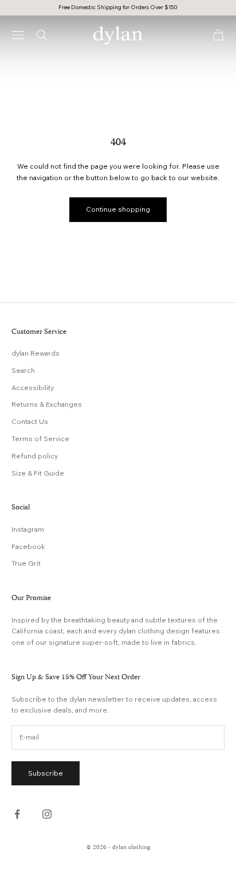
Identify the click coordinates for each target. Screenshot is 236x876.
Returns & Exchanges (46, 404)
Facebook (28, 546)
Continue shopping (118, 209)
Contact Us (29, 421)
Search (23, 370)
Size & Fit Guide (37, 473)
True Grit (26, 563)
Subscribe (45, 773)
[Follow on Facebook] (17, 814)
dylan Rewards (35, 353)
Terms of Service (40, 438)
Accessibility (32, 387)
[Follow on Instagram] (47, 814)
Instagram (27, 529)
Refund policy (34, 455)
